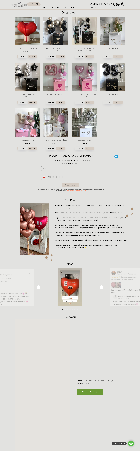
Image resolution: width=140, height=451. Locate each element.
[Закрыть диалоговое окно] (137, 3)
